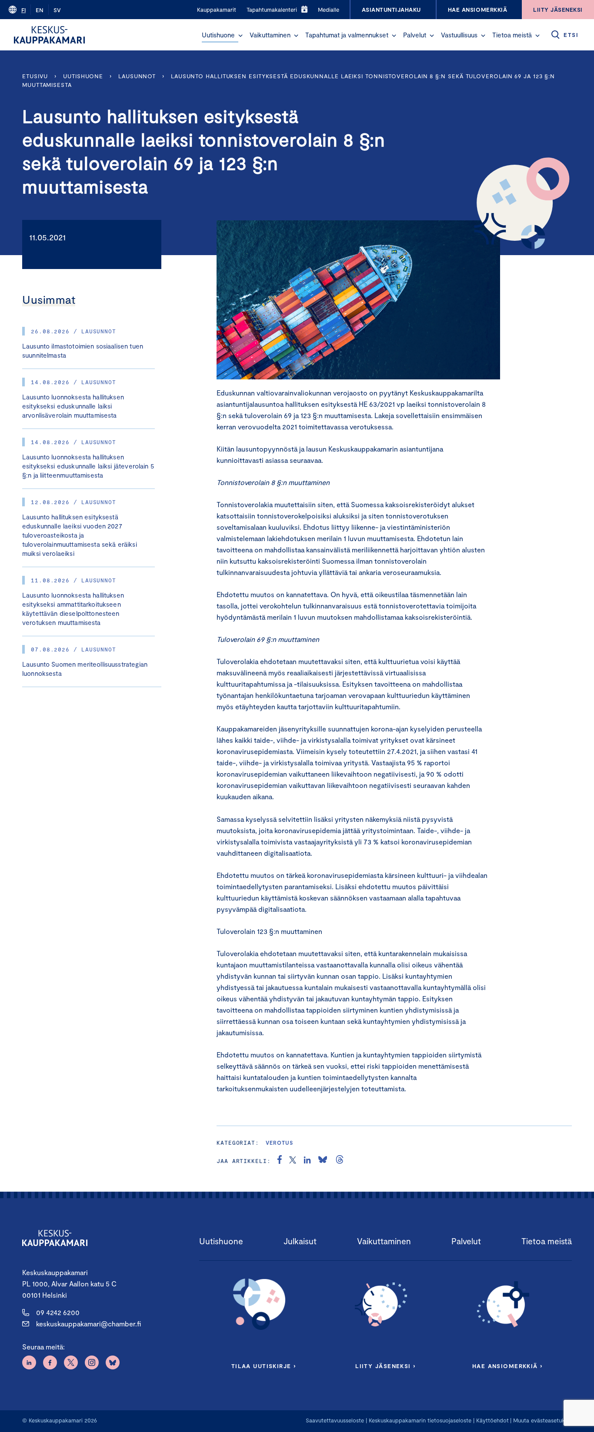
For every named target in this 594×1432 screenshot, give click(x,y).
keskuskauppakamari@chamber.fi (88, 1323)
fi (23, 10)
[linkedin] (307, 1161)
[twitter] (292, 1161)
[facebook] (279, 1160)
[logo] (49, 34)
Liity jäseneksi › (385, 1365)
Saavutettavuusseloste (335, 1420)
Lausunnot (137, 76)
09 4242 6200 (58, 1312)
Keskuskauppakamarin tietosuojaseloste (419, 1420)
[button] (240, 35)
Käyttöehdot (492, 1420)
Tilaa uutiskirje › (263, 1365)
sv (57, 10)
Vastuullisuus (459, 35)
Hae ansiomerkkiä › (507, 1365)
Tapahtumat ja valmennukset (346, 35)
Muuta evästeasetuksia (542, 1420)
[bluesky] (322, 1160)
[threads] (339, 1160)
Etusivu (35, 76)
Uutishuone (218, 35)
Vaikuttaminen (270, 35)
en (39, 10)
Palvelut (414, 35)
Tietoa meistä (512, 35)
